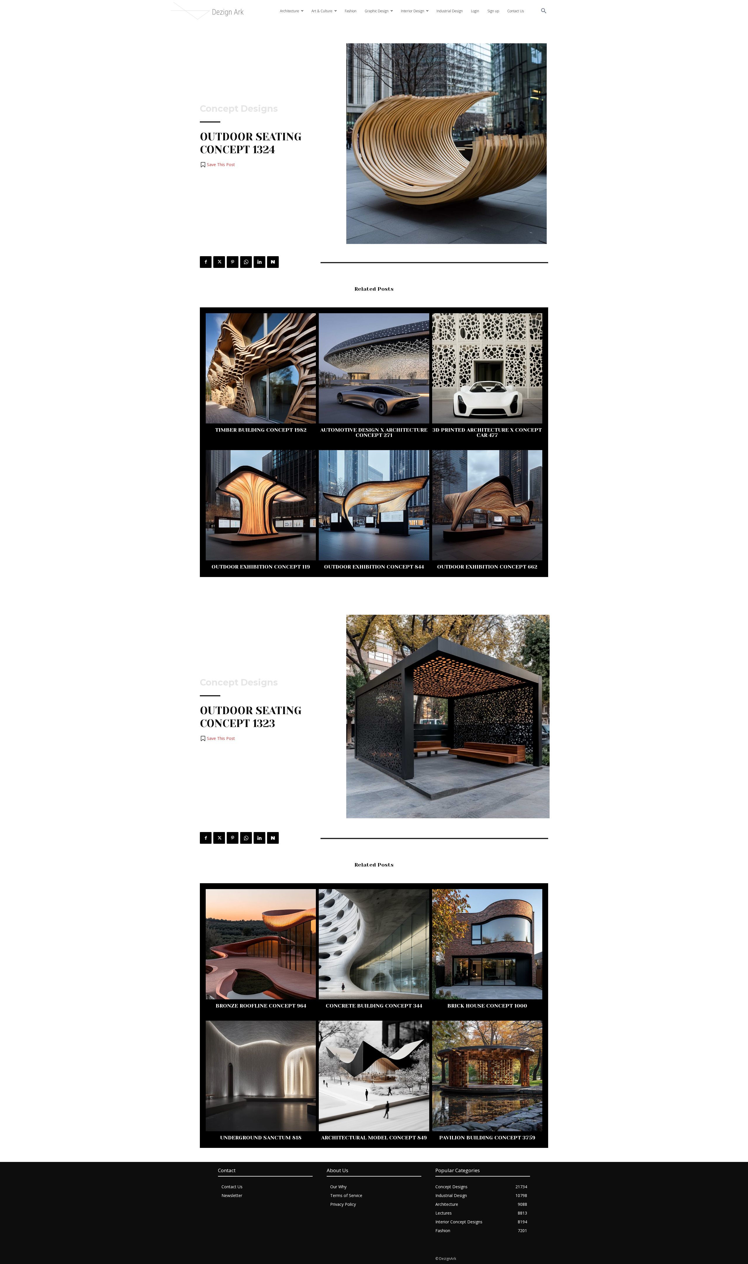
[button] (544, 11)
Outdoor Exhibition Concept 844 (374, 567)
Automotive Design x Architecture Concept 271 (373, 432)
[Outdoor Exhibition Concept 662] (487, 505)
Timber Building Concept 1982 (261, 430)
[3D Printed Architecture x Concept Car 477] (487, 368)
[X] (219, 262)
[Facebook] (206, 262)
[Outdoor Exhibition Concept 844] (374, 505)
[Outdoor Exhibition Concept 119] (261, 505)
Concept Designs (239, 108)
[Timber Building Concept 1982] (261, 368)
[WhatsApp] (246, 262)
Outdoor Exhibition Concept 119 (261, 567)
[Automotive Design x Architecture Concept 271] (374, 368)
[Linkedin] (259, 262)
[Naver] (273, 262)
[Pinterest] (232, 262)
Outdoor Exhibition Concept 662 (487, 567)
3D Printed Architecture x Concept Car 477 (487, 432)
